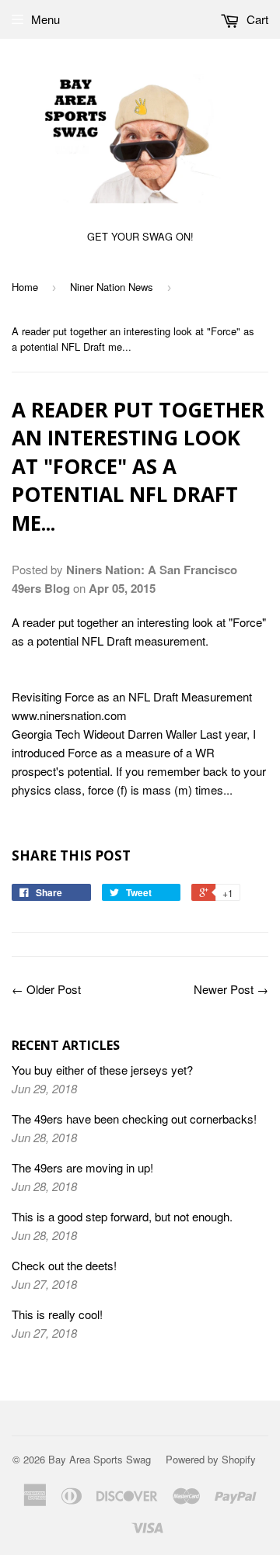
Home (25, 286)
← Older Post (46, 989)
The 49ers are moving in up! (82, 1167)
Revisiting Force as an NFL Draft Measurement (132, 696)
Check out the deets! (64, 1265)
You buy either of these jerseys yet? (102, 1069)
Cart (255, 19)
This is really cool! (57, 1314)
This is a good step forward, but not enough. (122, 1216)
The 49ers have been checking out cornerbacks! (134, 1118)
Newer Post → (231, 989)
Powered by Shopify (211, 1459)
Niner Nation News (111, 286)
